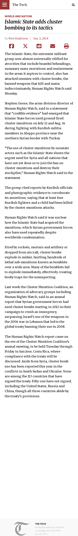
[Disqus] (39, 461)
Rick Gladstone (18, 38)
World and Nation (18, 16)
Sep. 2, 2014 (40, 38)
